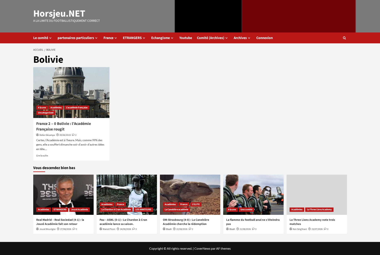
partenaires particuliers (76, 37)
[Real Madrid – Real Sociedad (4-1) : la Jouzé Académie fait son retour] (63, 195)
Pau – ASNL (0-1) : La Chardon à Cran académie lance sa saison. (123, 222)
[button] (344, 37)
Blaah (169, 229)
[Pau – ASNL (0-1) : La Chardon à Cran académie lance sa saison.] (127, 195)
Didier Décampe (47, 135)
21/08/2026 (245, 229)
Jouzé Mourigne (47, 229)
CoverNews (202, 248)
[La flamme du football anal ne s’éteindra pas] (253, 195)
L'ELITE (196, 204)
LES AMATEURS (143, 209)
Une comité (246, 209)
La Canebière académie (176, 209)
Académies (56, 107)
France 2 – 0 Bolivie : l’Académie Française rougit (63, 126)
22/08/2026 (181, 229)
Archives (240, 37)
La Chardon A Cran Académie (116, 209)
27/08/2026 (65, 229)
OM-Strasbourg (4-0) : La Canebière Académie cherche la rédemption (186, 222)
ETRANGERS (132, 37)
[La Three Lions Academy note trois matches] (317, 195)
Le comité (40, 37)
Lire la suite (42, 155)
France (108, 37)
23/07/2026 (317, 229)
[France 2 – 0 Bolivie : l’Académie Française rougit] (71, 92)
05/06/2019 (65, 135)
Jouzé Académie (79, 209)
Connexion (264, 37)
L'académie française (76, 107)
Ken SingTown (300, 229)
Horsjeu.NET (59, 13)
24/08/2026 (125, 229)
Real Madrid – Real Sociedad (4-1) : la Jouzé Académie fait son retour (60, 222)
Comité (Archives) (210, 37)
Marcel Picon (109, 229)
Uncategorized (45, 112)
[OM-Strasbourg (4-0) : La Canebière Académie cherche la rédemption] (190, 195)
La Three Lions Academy (319, 209)
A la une (42, 107)
